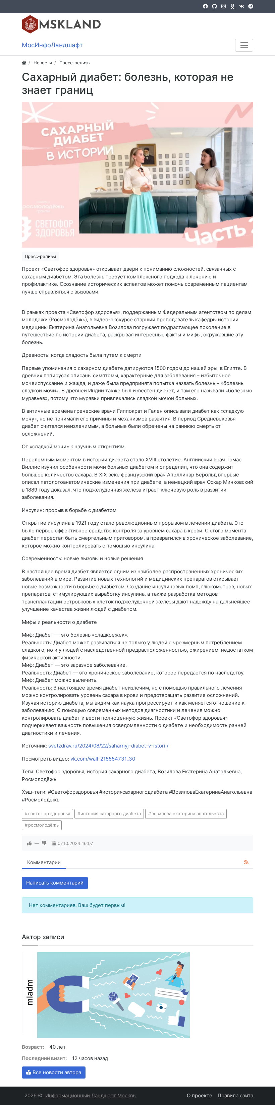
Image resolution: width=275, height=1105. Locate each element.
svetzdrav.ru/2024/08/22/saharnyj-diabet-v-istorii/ (108, 745)
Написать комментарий (55, 883)
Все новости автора (56, 1072)
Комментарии (44, 862)
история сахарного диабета (110, 813)
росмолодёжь (43, 825)
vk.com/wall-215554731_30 (102, 759)
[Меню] (244, 45)
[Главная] (24, 62)
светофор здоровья (49, 813)
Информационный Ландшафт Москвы (90, 1095)
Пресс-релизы (40, 256)
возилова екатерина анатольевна (188, 813)
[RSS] (246, 862)
